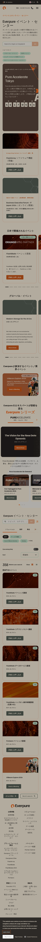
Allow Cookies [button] (8, 937)
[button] (31, 936)
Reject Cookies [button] (19, 937)
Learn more (6, 932)
